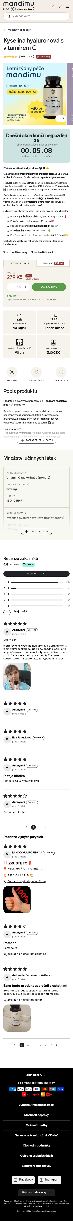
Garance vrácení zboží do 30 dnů (36, 1135)
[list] (38, 94)
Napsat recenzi (36, 573)
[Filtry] (7, 612)
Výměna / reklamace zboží (36, 1105)
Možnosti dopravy (36, 1115)
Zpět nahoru (34, 1075)
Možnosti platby (36, 1125)
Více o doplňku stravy (15, 252)
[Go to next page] (46, 827)
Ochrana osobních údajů (36, 1155)
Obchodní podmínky (36, 1145)
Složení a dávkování (42, 252)
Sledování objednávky (36, 1166)
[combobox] (36, 16)
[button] (36, 582)
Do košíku (49, 286)
